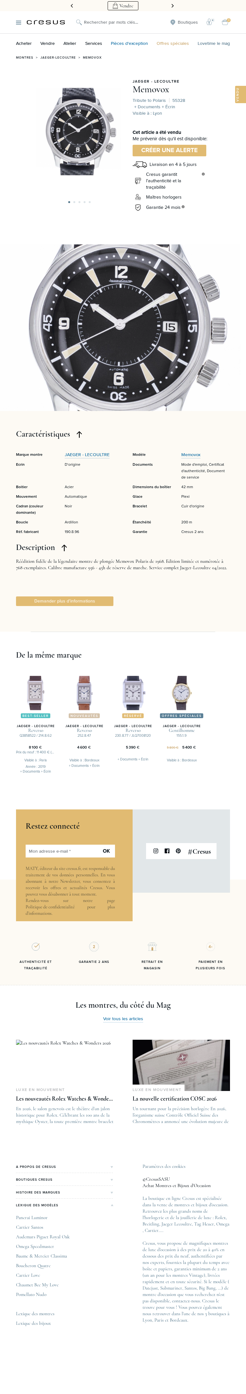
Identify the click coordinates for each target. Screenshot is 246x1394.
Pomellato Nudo (31, 1294)
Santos (190, 1288)
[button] (69, 202)
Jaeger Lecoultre (176, 1224)
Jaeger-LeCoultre (58, 57)
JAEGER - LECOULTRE (156, 82)
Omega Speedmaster (35, 1246)
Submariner (171, 1288)
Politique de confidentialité (50, 907)
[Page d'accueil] (46, 22)
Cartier (152, 1230)
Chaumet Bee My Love (37, 1285)
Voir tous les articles (123, 1019)
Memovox (92, 57)
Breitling (151, 1224)
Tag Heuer (204, 1224)
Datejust (150, 1288)
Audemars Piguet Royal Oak (43, 1237)
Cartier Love (28, 1275)
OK (106, 851)
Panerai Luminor (32, 1217)
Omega (222, 1224)
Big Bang (207, 1288)
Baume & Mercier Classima (41, 1256)
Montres (24, 57)
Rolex (220, 1217)
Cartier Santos (29, 1227)
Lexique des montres (35, 1313)
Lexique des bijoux (33, 1323)
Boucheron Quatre (33, 1265)
